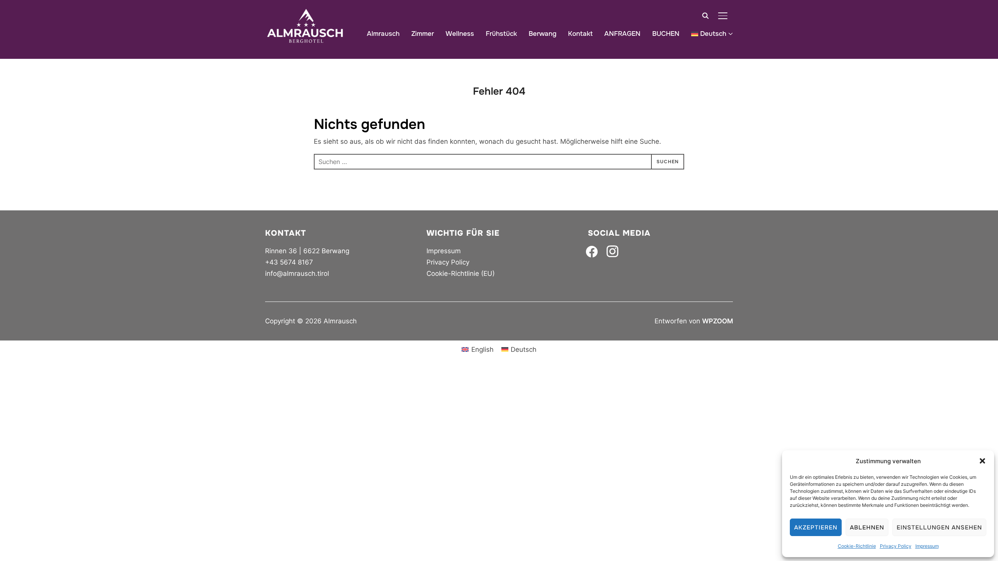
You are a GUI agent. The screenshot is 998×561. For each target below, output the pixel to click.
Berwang (542, 34)
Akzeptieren (815, 527)
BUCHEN (665, 34)
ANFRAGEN (622, 34)
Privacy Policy (895, 546)
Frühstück (501, 34)
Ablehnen (867, 527)
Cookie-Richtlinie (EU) (460, 273)
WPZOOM (717, 321)
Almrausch (383, 34)
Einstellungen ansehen (939, 527)
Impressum (927, 546)
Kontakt (580, 34)
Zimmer (422, 34)
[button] (982, 461)
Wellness (460, 34)
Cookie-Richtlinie (857, 546)
